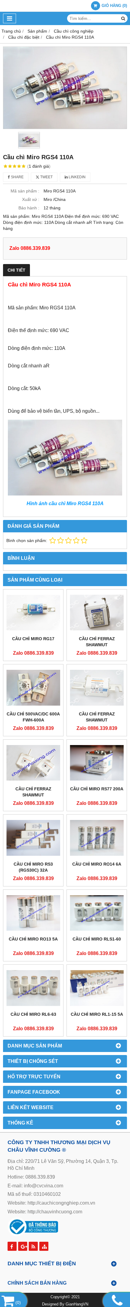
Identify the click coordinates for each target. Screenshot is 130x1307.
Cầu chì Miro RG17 (33, 638)
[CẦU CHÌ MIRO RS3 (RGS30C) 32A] (33, 838)
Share (17, 177)
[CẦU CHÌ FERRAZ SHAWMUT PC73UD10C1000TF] (97, 612)
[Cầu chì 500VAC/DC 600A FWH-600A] (33, 687)
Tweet (46, 177)
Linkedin (77, 177)
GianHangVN (77, 1304)
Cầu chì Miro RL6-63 (33, 1014)
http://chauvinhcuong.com (55, 1211)
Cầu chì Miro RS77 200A (96, 788)
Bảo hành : (28, 207)
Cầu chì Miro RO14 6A (96, 864)
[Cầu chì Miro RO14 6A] (97, 838)
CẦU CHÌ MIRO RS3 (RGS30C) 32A (33, 867)
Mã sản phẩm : (25, 191)
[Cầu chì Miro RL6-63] (33, 988)
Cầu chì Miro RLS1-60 (97, 939)
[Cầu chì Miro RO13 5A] (33, 913)
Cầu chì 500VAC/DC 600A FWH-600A (33, 717)
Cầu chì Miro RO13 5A (33, 939)
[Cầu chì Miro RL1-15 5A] (97, 988)
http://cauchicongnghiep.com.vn (61, 1202)
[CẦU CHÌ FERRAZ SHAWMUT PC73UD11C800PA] (33, 763)
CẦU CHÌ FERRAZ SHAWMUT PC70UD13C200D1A (97, 720)
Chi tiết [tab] (16, 270)
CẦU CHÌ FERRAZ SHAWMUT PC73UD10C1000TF (97, 644)
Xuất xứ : (30, 199)
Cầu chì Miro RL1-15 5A (97, 1014)
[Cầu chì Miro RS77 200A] (97, 763)
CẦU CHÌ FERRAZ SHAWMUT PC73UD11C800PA (33, 794)
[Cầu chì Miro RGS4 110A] (65, 88)
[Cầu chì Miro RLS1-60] (97, 913)
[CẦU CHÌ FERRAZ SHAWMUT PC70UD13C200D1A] (97, 687)
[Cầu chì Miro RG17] (33, 612)
